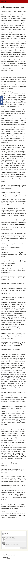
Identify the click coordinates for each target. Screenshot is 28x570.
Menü (2, 1)
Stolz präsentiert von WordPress (8, 567)
